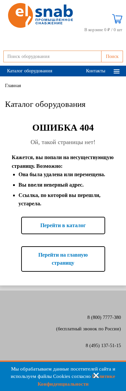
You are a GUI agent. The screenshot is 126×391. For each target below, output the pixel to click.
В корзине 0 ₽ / (103, 29)
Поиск (112, 56)
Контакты (95, 70)
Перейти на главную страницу (63, 259)
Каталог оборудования (29, 70)
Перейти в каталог (63, 225)
